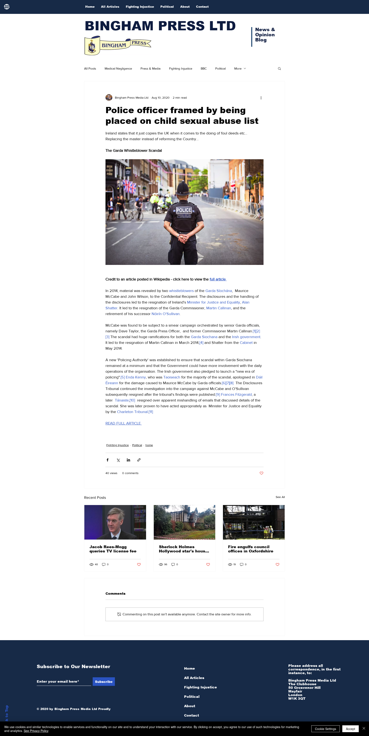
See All (280, 497)
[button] (279, 68)
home (149, 445)
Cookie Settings (325, 729)
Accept (350, 729)
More (238, 68)
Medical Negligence (118, 68)
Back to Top (7, 717)
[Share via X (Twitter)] (118, 460)
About (189, 706)
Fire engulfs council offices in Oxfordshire (250, 549)
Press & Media (151, 68)
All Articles (194, 678)
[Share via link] (139, 460)
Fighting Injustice (180, 68)
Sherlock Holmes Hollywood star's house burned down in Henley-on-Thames (183, 549)
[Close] (363, 729)
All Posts (90, 68)
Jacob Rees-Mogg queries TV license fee (112, 549)
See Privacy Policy (36, 731)
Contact (191, 715)
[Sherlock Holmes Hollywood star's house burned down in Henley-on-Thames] (184, 522)
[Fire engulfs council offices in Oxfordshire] (254, 522)
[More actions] (261, 97)
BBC (204, 68)
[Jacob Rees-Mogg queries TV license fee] (115, 522)
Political (220, 68)
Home (189, 668)
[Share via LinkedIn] (128, 460)
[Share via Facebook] (107, 460)
